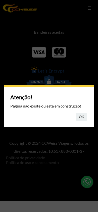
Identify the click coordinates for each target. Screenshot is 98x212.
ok (81, 117)
